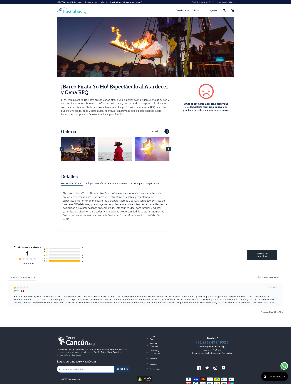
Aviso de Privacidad (154, 344)
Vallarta (231, 2)
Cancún (212, 2)
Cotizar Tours (153, 337)
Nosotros (153, 364)
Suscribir (122, 369)
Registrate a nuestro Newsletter (76, 361)
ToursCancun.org (74, 379)
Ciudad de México (199, 2)
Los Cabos (221, 2)
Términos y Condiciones (155, 352)
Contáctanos (155, 369)
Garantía (153, 358)
